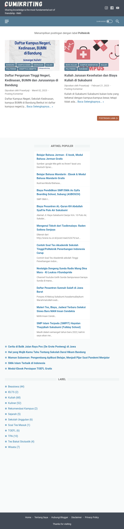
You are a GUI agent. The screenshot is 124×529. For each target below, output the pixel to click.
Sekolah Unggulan (20, 419)
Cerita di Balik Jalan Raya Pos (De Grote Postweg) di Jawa (42, 346)
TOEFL (14, 430)
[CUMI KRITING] (25, 3)
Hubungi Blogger (59, 517)
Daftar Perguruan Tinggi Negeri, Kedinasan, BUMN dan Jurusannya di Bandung (31, 80)
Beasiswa (16, 386)
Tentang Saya (41, 517)
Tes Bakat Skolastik (21, 441)
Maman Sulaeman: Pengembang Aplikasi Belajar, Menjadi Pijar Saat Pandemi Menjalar (59, 357)
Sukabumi (83, 69)
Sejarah (14, 414)
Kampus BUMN (24, 65)
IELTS (13, 392)
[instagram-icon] (106, 8)
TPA (13, 436)
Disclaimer (76, 517)
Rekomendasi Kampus (23, 408)
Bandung (10, 65)
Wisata (14, 447)
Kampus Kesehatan (89, 65)
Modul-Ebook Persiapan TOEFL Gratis (30, 368)
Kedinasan (38, 65)
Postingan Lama (107, 118)
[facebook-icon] (112, 8)
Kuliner (14, 403)
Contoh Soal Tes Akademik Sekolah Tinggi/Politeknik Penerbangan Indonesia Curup (61, 249)
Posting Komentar (14, 94)
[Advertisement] (62, 479)
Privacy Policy (92, 517)
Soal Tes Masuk (19, 425)
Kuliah (49, 65)
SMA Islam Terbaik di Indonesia (26, 363)
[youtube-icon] (117, 8)
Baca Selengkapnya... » (40, 106)
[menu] (9, 21)
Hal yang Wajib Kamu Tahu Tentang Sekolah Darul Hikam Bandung (47, 352)
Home (28, 517)
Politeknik (11, 69)
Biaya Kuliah (71, 65)
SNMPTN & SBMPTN (27, 69)
